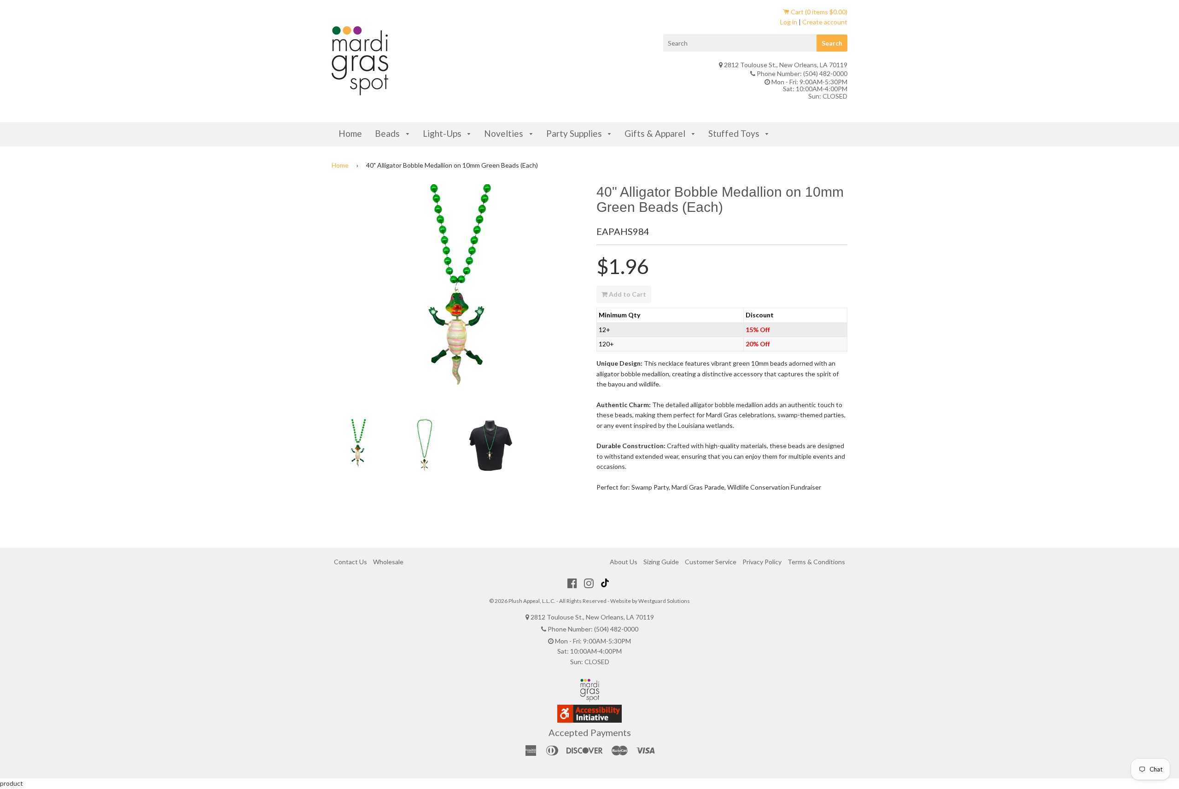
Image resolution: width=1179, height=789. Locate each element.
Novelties (504, 133)
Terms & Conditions (816, 562)
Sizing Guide (661, 562)
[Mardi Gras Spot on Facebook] (572, 583)
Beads (388, 133)
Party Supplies (575, 133)
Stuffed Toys (734, 133)
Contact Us (350, 562)
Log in (788, 22)
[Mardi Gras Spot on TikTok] (606, 583)
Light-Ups (443, 133)
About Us (623, 562)
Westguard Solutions (664, 600)
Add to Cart (626, 294)
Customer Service (710, 562)
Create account (824, 22)
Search (832, 43)
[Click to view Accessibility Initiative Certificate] (589, 720)
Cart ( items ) (818, 12)
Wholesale (388, 562)
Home (350, 133)
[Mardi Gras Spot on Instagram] (589, 583)
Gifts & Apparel (656, 133)
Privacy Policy (762, 562)
